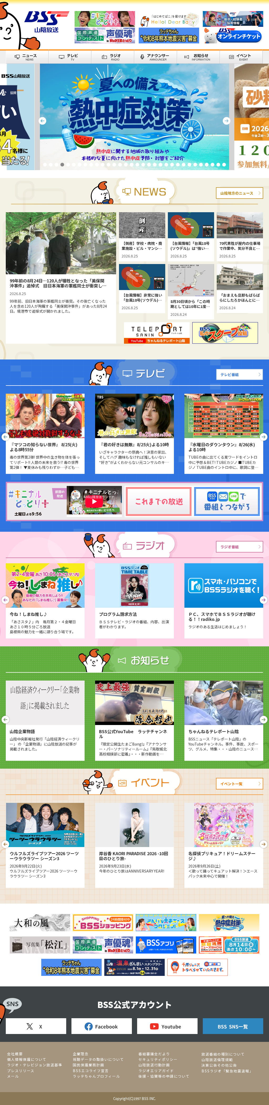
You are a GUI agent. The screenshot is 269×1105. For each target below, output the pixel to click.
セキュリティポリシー (158, 1059)
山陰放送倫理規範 (217, 1059)
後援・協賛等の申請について (164, 1076)
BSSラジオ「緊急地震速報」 (227, 1070)
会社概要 (15, 1053)
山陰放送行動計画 (154, 1064)
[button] (5, 437)
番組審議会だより (154, 1053)
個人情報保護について (26, 1059)
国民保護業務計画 (88, 1064)
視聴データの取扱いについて (98, 1059)
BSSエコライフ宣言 (91, 1070)
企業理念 (81, 1053)
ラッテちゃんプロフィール (96, 1076)
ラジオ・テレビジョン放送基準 (34, 1064)
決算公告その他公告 (219, 1065)
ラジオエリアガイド (156, 1070)
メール (13, 1076)
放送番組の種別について (223, 1054)
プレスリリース (20, 1070)
